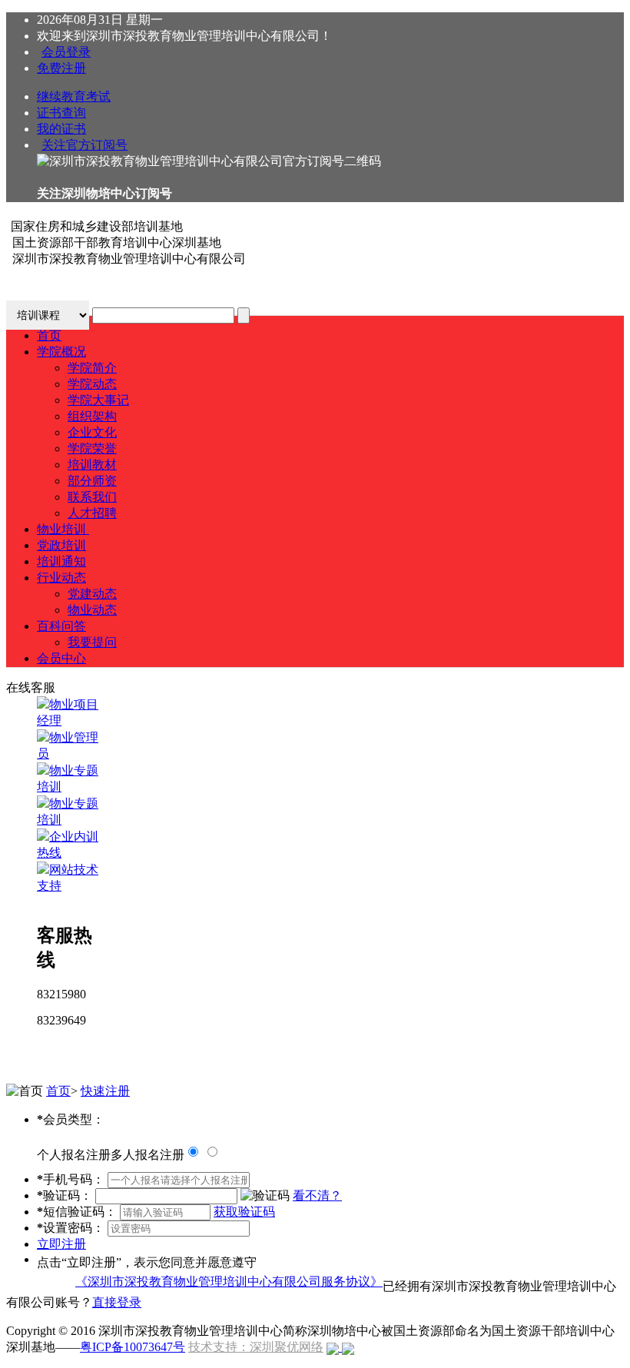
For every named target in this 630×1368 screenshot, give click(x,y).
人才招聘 (92, 513)
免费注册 (61, 68)
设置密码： (70, 1227)
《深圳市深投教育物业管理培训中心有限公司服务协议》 (229, 1281)
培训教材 (92, 464)
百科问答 (61, 626)
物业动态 (92, 609)
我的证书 (61, 128)
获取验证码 (244, 1211)
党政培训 (61, 545)
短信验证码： (77, 1211)
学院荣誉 (92, 448)
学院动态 (92, 383)
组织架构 (92, 416)
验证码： (64, 1195)
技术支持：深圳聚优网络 (255, 1346)
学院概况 (61, 351)
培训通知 (61, 561)
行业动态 (61, 577)
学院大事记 (98, 400)
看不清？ (317, 1195)
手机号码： (70, 1179)
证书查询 (61, 112)
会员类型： (70, 1119)
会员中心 (61, 658)
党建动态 (92, 593)
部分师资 (92, 480)
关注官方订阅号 (84, 144)
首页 (49, 335)
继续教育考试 (74, 96)
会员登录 (66, 51)
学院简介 (92, 367)
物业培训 (63, 529)
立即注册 (61, 1243)
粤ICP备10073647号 (132, 1346)
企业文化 (92, 432)
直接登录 (116, 1302)
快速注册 (105, 1090)
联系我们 (92, 496)
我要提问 (92, 642)
